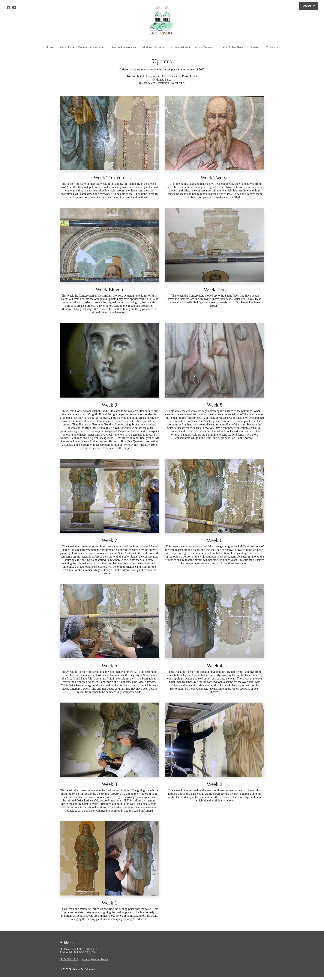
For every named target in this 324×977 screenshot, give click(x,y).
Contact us (272, 47)
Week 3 (109, 784)
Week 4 (214, 665)
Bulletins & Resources (91, 47)
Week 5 (109, 665)
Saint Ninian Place (232, 47)
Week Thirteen (109, 177)
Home (49, 47)
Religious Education (153, 47)
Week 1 (109, 903)
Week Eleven (109, 289)
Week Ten (215, 289)
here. (168, 79)
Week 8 (214, 405)
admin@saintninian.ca (95, 959)
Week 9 (109, 405)
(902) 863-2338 (68, 959)
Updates (162, 61)
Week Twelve (215, 177)
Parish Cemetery (204, 47)
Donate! (254, 47)
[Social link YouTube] (14, 7)
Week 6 (214, 540)
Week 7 (109, 540)
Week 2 (214, 784)
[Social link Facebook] (8, 7)
